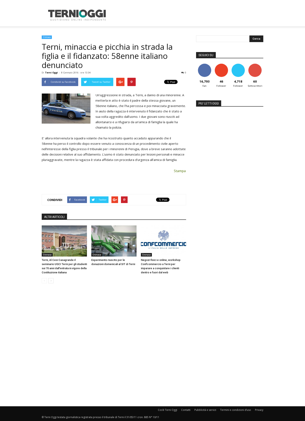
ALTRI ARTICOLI (54, 217)
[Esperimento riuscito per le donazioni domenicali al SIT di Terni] (114, 241)
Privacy (259, 410)
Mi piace (204, 65)
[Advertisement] (187, 15)
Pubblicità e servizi (205, 410)
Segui (221, 65)
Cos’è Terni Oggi (167, 410)
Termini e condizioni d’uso (235, 410)
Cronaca (47, 37)
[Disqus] (114, 345)
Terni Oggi (51, 72)
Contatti (185, 410)
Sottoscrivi (255, 65)
